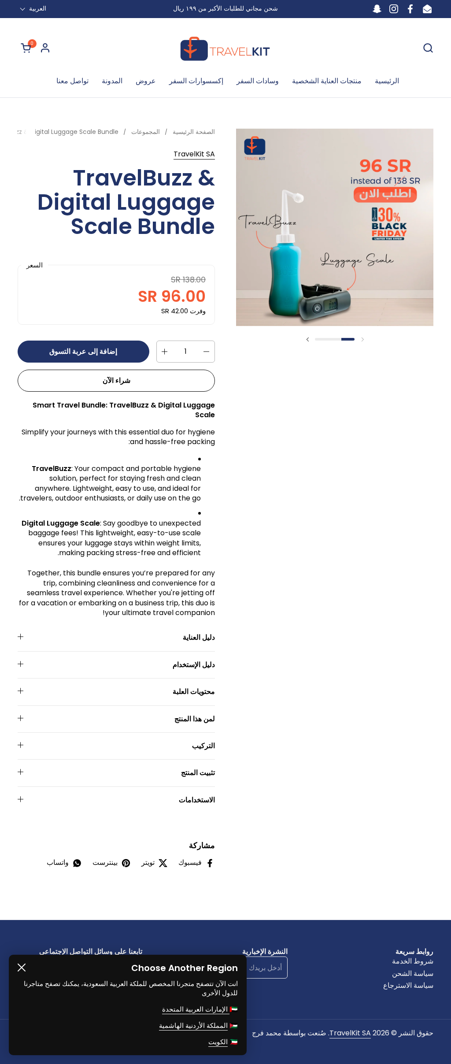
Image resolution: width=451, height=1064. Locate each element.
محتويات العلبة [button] (194, 691)
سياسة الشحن (412, 973)
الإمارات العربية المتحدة (195, 1009)
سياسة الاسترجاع (408, 985)
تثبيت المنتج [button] (198, 772)
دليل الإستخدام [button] (194, 665)
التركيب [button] (203, 746)
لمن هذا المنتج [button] (194, 719)
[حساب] (45, 47)
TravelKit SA (194, 154)
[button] (24, 47)
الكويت (218, 1041)
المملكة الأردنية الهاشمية (193, 1025)
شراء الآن (116, 380)
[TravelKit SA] (225, 47)
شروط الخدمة (412, 961)
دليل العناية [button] (199, 637)
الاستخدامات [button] (197, 800)
